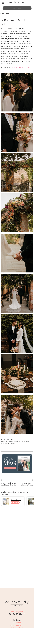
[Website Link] (17, 607)
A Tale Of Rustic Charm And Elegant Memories (8, 484)
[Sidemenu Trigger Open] (3, 2)
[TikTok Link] (24, 614)
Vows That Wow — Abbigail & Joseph (27, 484)
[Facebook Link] (13, 614)
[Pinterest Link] (17, 614)
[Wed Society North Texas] (17, 3)
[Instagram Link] (10, 614)
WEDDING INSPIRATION (17, 625)
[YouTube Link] (20, 614)
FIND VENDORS (17, 8)
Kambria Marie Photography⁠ (20, 67)
